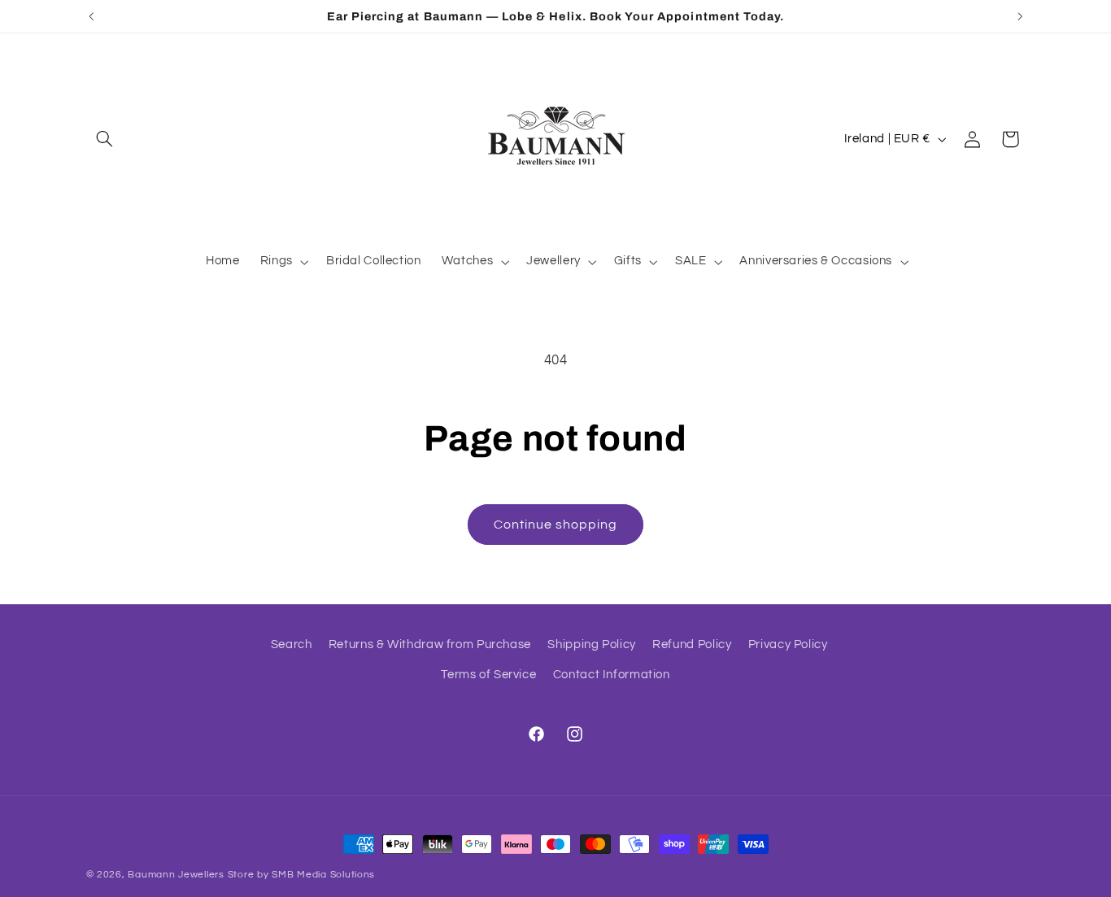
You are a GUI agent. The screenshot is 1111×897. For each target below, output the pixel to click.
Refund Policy (691, 644)
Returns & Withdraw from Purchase (430, 644)
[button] (105, 139)
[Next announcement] (1020, 16)
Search (291, 644)
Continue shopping (556, 524)
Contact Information (611, 674)
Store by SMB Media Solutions (302, 874)
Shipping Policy (591, 644)
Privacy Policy (788, 644)
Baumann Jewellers (176, 874)
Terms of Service (488, 674)
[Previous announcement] (91, 16)
